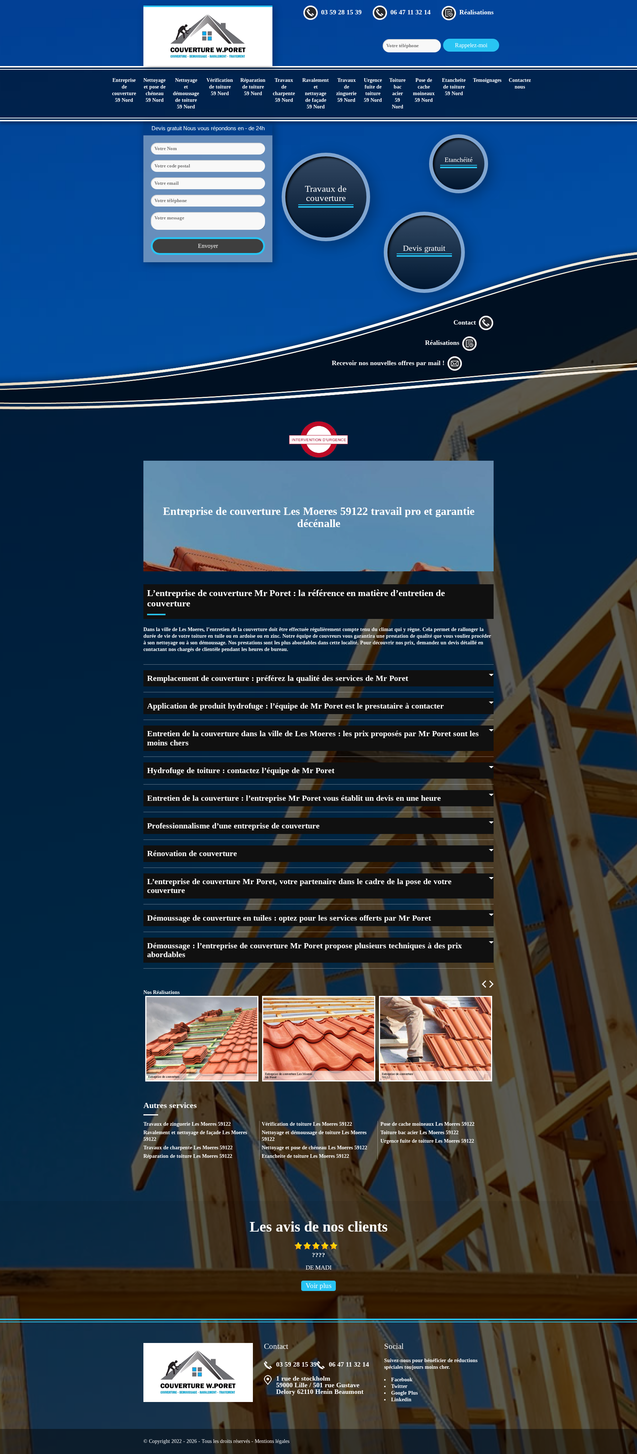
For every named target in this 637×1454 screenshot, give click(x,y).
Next (491, 984)
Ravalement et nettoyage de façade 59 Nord (315, 93)
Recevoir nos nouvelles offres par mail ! (388, 363)
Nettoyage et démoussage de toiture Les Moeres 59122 (314, 1136)
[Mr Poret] (207, 36)
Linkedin (401, 1399)
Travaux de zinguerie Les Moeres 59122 (187, 1124)
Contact (464, 322)
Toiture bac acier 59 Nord (397, 93)
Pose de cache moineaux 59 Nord (424, 90)
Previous (484, 984)
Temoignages (487, 80)
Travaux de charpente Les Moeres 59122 (188, 1147)
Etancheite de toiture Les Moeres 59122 (305, 1156)
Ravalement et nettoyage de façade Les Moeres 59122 (195, 1136)
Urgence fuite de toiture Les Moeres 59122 (427, 1141)
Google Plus (404, 1393)
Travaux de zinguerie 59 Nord (346, 90)
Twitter (399, 1386)
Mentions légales (272, 1441)
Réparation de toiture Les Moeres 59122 (187, 1156)
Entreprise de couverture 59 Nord (124, 90)
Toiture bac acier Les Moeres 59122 (419, 1132)
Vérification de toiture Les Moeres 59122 (307, 1124)
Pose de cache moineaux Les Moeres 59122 (427, 1124)
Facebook (402, 1379)
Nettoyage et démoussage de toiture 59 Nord (186, 93)
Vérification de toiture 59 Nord (219, 86)
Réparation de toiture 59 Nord (252, 86)
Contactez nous (520, 83)
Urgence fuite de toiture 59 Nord (373, 90)
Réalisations (442, 342)
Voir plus (318, 1285)
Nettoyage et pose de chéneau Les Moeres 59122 (314, 1147)
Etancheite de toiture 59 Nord (454, 86)
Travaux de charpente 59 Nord (284, 90)
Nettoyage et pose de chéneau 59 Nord (154, 90)
